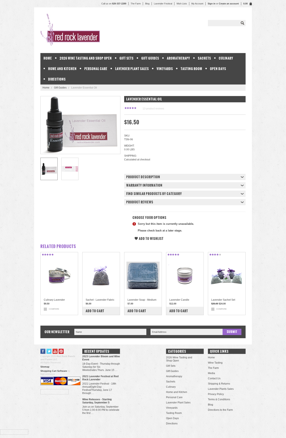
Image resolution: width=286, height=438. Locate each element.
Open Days (218, 68)
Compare (54, 309)
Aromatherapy (178, 58)
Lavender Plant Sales (132, 68)
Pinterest (61, 351)
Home (46, 87)
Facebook (43, 351)
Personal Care (95, 68)
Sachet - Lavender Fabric (100, 299)
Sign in (211, 3)
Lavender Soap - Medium (142, 299)
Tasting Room (191, 68)
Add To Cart (95, 310)
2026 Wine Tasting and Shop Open (86, 58)
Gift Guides (150, 58)
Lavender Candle (179, 299)
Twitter (49, 351)
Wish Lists (181, 3)
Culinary (226, 58)
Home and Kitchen (62, 68)
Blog (147, 3)
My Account (197, 3)
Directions (57, 79)
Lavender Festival (163, 3)
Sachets (204, 58)
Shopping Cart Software (53, 371)
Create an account (229, 3)
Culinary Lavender (54, 299)
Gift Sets (127, 58)
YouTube (55, 351)
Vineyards (165, 68)
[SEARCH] (242, 23)
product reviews (153, 108)
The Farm (136, 3)
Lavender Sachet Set (223, 299)
